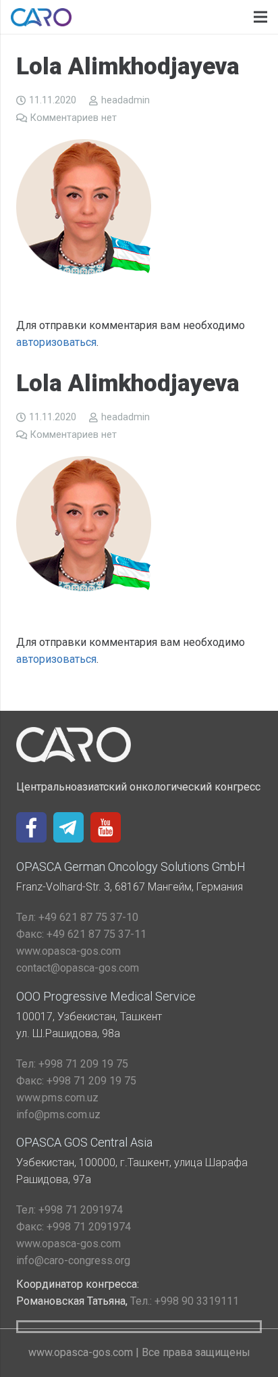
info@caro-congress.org (73, 1260)
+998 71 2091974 (69, 1209)
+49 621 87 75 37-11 (81, 934)
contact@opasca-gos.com (77, 967)
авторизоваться (56, 342)
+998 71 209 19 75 (72, 1063)
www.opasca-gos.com (68, 951)
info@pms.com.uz (58, 1114)
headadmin (125, 100)
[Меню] (260, 17)
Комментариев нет (73, 118)
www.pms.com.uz (57, 1097)
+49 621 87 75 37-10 (77, 917)
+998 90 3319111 (184, 1301)
